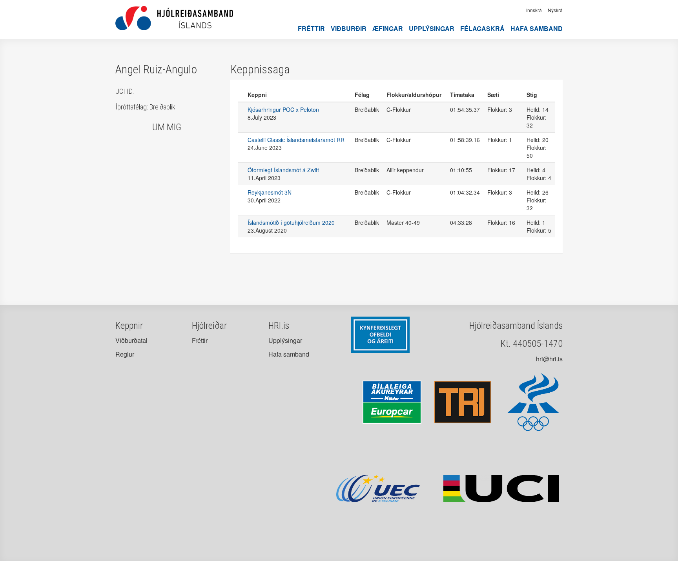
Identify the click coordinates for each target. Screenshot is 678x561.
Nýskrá (555, 10)
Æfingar (387, 28)
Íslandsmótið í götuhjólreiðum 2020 (291, 222)
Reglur (124, 354)
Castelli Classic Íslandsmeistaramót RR (296, 140)
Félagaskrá (482, 28)
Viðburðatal (131, 340)
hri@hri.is (549, 358)
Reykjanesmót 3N (270, 192)
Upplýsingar (431, 28)
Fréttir (311, 28)
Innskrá (534, 10)
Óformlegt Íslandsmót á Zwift (283, 170)
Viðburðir (348, 28)
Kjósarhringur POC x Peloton (283, 109)
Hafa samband (536, 28)
